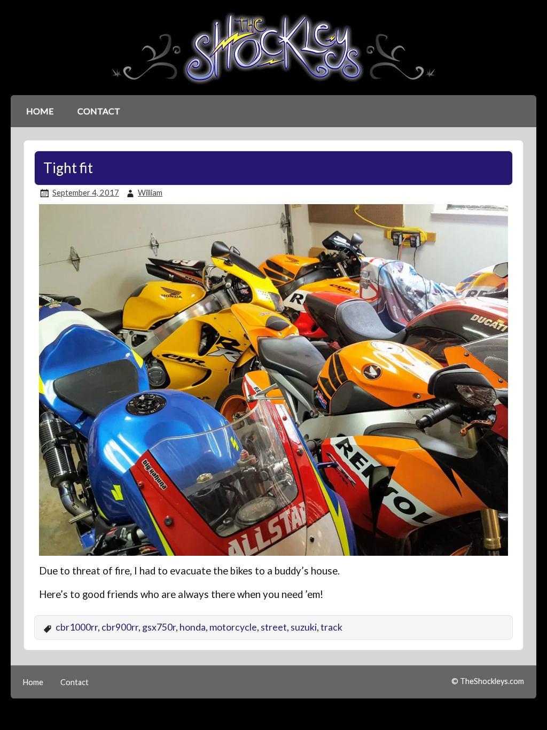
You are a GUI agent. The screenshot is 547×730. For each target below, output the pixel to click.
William (150, 192)
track (331, 627)
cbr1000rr (77, 627)
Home (39, 111)
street (274, 627)
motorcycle (233, 627)
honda (192, 627)
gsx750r (159, 627)
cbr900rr (119, 627)
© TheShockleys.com (487, 681)
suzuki (304, 627)
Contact (98, 111)
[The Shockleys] (273, 85)
